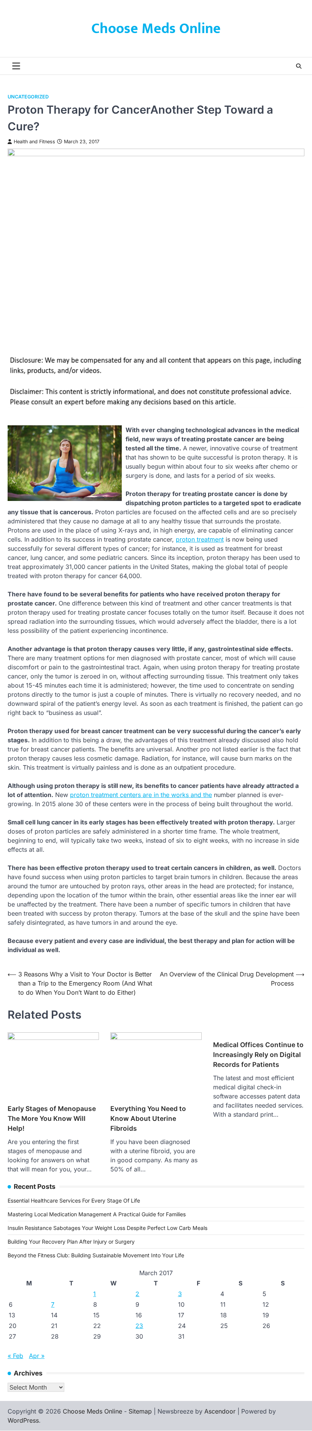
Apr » (37, 1356)
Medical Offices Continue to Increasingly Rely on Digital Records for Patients (258, 1054)
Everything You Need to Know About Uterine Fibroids (148, 1118)
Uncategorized (28, 97)
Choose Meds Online (156, 29)
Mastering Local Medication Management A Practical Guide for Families (97, 1214)
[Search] (298, 66)
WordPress (23, 1420)
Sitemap (140, 1411)
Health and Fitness (34, 141)
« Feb (15, 1356)
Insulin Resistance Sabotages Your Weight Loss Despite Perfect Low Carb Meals (107, 1228)
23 (139, 1326)
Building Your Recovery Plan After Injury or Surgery (71, 1241)
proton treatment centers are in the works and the (141, 795)
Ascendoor (220, 1411)
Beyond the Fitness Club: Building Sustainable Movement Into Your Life (96, 1255)
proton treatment (200, 539)
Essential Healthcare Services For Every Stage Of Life (74, 1200)
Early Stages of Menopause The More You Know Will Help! (52, 1118)
